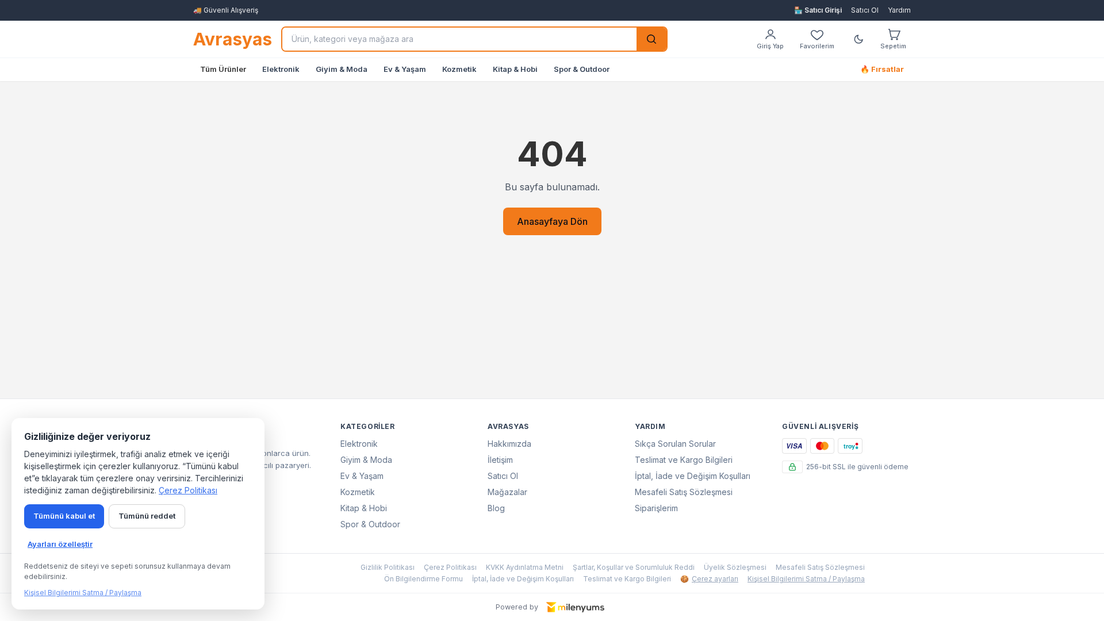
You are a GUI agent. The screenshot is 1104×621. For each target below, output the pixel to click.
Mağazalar (507, 492)
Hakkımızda (509, 443)
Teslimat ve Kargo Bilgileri (684, 460)
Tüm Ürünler (223, 69)
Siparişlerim (656, 508)
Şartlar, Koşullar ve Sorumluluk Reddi (634, 567)
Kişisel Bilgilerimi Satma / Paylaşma (806, 578)
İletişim (500, 460)
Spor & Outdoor (582, 69)
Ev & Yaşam (405, 69)
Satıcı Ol (865, 10)
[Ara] (651, 39)
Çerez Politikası (450, 567)
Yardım (899, 10)
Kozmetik (459, 69)
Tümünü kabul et (64, 515)
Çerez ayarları (709, 578)
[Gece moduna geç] (858, 39)
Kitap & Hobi (515, 69)
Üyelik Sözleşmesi (735, 567)
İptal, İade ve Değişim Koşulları (692, 476)
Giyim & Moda (341, 69)
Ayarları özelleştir (60, 544)
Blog (496, 508)
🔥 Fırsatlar (882, 69)
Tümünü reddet (146, 515)
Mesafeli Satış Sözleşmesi (684, 492)
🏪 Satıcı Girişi (818, 10)
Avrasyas (232, 39)
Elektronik (281, 69)
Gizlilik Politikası (388, 567)
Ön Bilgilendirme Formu (423, 578)
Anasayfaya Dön (552, 221)
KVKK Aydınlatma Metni (525, 567)
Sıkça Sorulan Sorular (675, 443)
